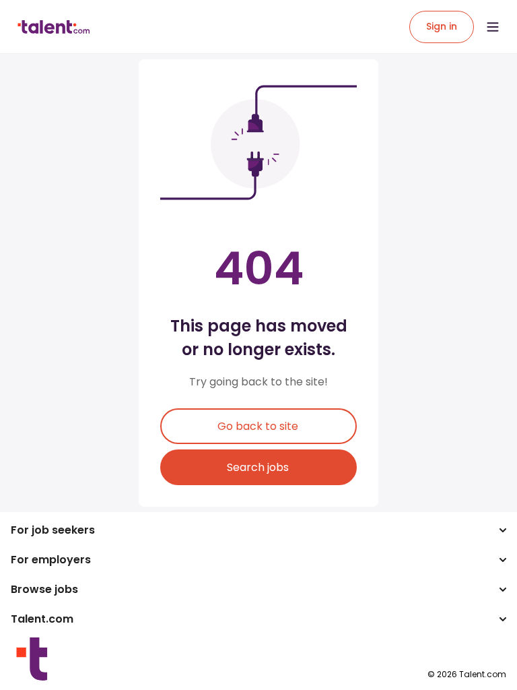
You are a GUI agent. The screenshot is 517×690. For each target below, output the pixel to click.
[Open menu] (493, 27)
